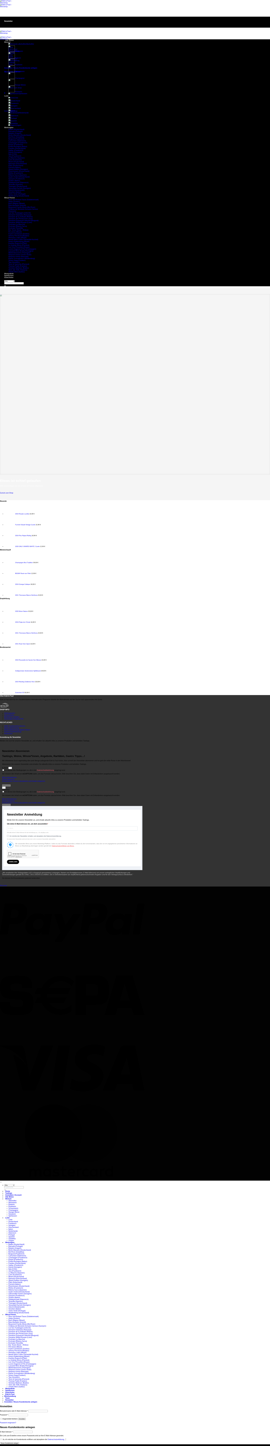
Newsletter (8, 21)
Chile (16, 98)
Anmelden (22, 1419)
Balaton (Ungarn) (14, 133)
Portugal (14, 118)
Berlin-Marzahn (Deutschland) (19, 135)
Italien (13, 111)
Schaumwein (20, 71)
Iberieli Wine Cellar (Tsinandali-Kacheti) (23, 239)
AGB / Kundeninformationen (14, 726)
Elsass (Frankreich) (15, 145)
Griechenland (16, 108)
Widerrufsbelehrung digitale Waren (17, 730)
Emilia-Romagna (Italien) (17, 146)
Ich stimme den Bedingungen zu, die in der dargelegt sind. (35, 770)
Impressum (8, 733)
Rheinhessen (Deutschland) (18, 171)
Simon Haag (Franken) (17, 260)
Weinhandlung (10, 1396)
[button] (4, 93)
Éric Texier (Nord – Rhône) (18, 230)
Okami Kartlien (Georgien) (18, 169)
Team (7, 1398)
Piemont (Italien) (14, 167)
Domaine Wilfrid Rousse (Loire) (20, 222)
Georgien (14, 106)
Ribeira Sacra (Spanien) (17, 175)
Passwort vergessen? (8, 1423)
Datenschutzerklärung (56, 1439)
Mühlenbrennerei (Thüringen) (19, 253)
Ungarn (18, 125)
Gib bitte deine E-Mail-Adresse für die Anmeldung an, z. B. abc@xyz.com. (28, 832)
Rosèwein (18, 65)
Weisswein (19, 51)
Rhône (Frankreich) (15, 173)
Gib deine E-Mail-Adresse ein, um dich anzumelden (27, 824)
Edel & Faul (9, 1394)
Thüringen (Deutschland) (17, 186)
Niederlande (24, 113)
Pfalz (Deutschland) (15, 165)
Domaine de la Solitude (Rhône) (20, 217)
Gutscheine (8, 277)
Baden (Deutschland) (16, 129)
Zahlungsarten (9, 713)
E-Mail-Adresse (6, 1432)
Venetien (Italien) (14, 192)
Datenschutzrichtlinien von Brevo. (63, 846)
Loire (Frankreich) (15, 160)
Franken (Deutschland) (17, 148)
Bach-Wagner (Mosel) (16, 203)
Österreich (14, 116)
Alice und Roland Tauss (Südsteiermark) (23, 200)
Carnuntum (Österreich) (17, 141)
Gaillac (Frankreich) (15, 150)
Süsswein (18, 92)
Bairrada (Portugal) (15, 131)
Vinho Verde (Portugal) (17, 194)
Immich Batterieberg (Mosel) (18, 241)
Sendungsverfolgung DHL (14, 719)
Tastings (8, 1193)
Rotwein (18, 58)
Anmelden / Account (13, 1195)
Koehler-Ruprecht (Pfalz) (17, 243)
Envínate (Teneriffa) (15, 228)
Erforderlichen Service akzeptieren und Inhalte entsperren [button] (23, 781)
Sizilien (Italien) (14, 181)
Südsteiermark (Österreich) (18, 182)
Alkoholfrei (30, 44)
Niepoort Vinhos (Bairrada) (18, 256)
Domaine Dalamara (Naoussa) (19, 215)
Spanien (14, 121)
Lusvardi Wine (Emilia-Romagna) (20, 251)
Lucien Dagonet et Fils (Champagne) (22, 249)
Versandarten (9, 715)
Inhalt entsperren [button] (8, 779)
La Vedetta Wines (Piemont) (18, 245)
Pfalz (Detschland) (15, 1282)
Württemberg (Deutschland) (18, 196)
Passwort (4, 1415)
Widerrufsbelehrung (11, 728)
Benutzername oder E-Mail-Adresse (14, 1411)
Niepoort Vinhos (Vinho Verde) (19, 255)
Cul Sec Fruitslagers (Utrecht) (19, 213)
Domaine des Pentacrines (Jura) (20, 219)
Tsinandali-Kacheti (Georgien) (19, 188)
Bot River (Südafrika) (16, 137)
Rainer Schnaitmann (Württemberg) (21, 258)
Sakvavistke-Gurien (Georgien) (20, 1294)
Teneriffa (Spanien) (15, 184)
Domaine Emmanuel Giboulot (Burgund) (23, 220)
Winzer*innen (9, 198)
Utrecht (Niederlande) (16, 190)
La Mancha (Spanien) (16, 158)
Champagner (20, 78)
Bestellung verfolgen (12, 717)
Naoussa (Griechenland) (17, 163)
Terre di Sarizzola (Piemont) (18, 264)
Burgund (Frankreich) (16, 139)
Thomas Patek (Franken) (17, 266)
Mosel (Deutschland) (16, 162)
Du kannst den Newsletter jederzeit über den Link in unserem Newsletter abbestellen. (31, 839)
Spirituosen (23, 93)
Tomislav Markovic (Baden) (18, 268)
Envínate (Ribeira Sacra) (17, 226)
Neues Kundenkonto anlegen (9, 1443)
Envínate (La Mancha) (16, 224)
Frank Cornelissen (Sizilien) (18, 234)
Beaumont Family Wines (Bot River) (21, 207)
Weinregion (8, 127)
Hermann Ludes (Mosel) (17, 238)
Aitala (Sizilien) (14, 201)
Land (7, 1218)
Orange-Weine (20, 85)
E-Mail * (5, 768)
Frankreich (15, 103)
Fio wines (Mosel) (15, 232)
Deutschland (15, 101)
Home (7, 1191)
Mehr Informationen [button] (9, 777)
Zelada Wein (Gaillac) (16, 272)
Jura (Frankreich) (14, 156)
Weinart (7, 42)
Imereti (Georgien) (15, 152)
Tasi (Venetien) (14, 262)
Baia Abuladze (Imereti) (17, 205)
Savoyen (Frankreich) (16, 179)
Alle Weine (9, 40)
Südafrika (14, 123)
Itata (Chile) (12, 154)
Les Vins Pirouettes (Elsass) (19, 247)
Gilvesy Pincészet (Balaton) (18, 236)
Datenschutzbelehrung (12, 732)
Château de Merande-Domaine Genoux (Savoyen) (27, 1326)
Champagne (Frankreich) (17, 143)
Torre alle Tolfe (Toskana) (17, 270)
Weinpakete (9, 274)
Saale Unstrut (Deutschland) (19, 177)
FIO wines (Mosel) (15, 1347)
